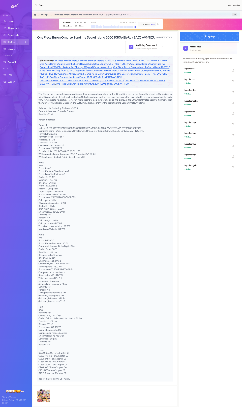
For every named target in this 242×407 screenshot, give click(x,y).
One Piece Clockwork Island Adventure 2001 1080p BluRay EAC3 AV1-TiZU (92, 83)
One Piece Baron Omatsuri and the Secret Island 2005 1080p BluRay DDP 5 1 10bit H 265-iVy (84, 63)
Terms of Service (9, 397)
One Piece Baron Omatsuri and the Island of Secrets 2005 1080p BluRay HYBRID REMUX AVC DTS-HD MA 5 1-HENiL (110, 60)
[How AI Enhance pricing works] (158, 24)
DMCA (5, 403)
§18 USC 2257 (20, 400)
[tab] (67, 24)
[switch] (234, 14)
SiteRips (44, 15)
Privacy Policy (8, 400)
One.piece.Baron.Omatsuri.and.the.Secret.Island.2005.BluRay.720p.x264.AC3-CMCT (82, 80)
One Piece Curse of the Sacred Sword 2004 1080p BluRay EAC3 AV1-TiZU (85, 77)
